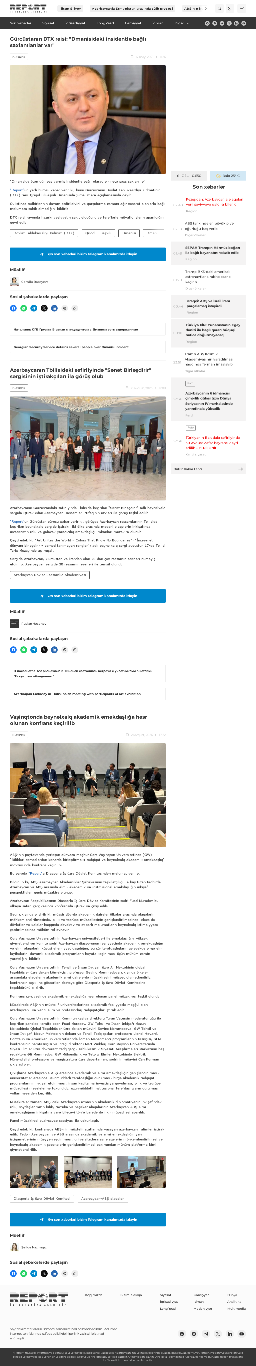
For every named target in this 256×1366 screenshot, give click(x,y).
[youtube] (243, 23)
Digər (179, 23)
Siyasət (165, 1295)
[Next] (203, 8)
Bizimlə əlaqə (131, 1295)
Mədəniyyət (203, 1308)
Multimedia (236, 1308)
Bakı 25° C (230, 176)
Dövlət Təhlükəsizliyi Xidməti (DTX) (44, 233)
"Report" (17, 521)
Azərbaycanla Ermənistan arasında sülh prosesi (132, 8)
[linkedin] (236, 23)
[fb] (207, 23)
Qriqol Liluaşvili (98, 233)
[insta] (214, 23)
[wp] (23, 308)
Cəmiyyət (201, 1295)
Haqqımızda (93, 1295)
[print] (64, 308)
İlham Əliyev (70, 8)
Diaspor (18, 57)
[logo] (28, 8)
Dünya (232, 1295)
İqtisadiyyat (169, 1301)
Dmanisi (129, 233)
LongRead (168, 1308)
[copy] (74, 308)
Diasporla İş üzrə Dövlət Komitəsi (42, 1198)
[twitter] (229, 23)
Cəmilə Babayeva (34, 282)
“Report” (17, 190)
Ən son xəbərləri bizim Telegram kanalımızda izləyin (92, 254)
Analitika (234, 1301)
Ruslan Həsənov (33, 623)
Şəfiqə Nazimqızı (34, 1247)
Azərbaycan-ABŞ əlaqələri (103, 1198)
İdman (199, 1301)
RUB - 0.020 (191, 176)
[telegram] (222, 23)
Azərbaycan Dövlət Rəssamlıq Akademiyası (50, 575)
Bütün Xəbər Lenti (188, 469)
